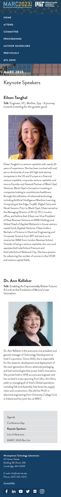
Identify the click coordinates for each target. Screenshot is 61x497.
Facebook (6, 491)
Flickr (35, 491)
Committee (11, 32)
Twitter (28, 491)
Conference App (16, 423)
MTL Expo (10, 60)
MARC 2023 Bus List (18, 440)
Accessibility (9, 483)
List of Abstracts (15, 434)
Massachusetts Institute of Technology (46, 4)
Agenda (11, 417)
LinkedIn (14, 491)
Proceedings (13, 39)
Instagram (42, 491)
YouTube (21, 491)
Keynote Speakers (16, 429)
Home (7, 17)
